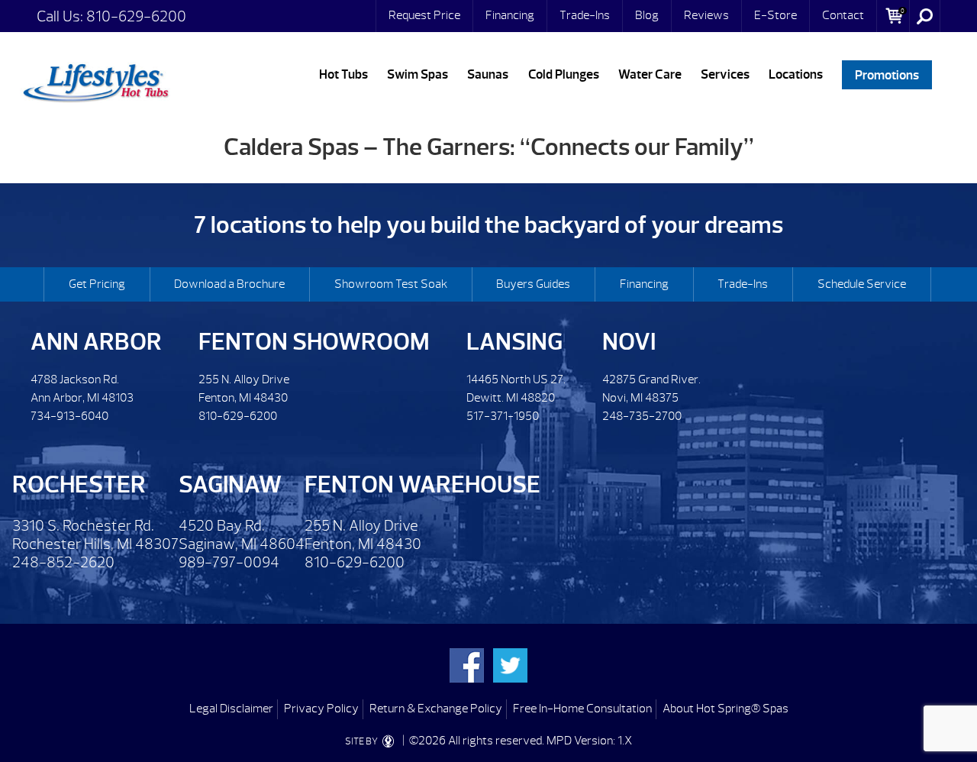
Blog (647, 15)
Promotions (887, 74)
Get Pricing (97, 284)
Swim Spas (417, 74)
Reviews (706, 15)
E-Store (775, 15)
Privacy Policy (321, 708)
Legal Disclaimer (231, 708)
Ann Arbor (96, 341)
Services (725, 74)
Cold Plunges (563, 74)
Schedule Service (861, 284)
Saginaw (230, 484)
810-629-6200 (136, 16)
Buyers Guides (533, 284)
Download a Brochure (229, 284)
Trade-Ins (584, 15)
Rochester (79, 484)
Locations (796, 74)
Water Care (650, 74)
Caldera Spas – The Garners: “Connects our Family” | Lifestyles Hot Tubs (95, 80)
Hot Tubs (343, 74)
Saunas (487, 74)
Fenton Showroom (314, 341)
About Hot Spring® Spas (725, 708)
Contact (843, 15)
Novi (629, 341)
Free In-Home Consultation (582, 708)
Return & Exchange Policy (435, 708)
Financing (509, 15)
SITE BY (362, 741)
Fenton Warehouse (422, 484)
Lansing (514, 341)
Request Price (424, 15)
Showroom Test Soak (390, 284)
